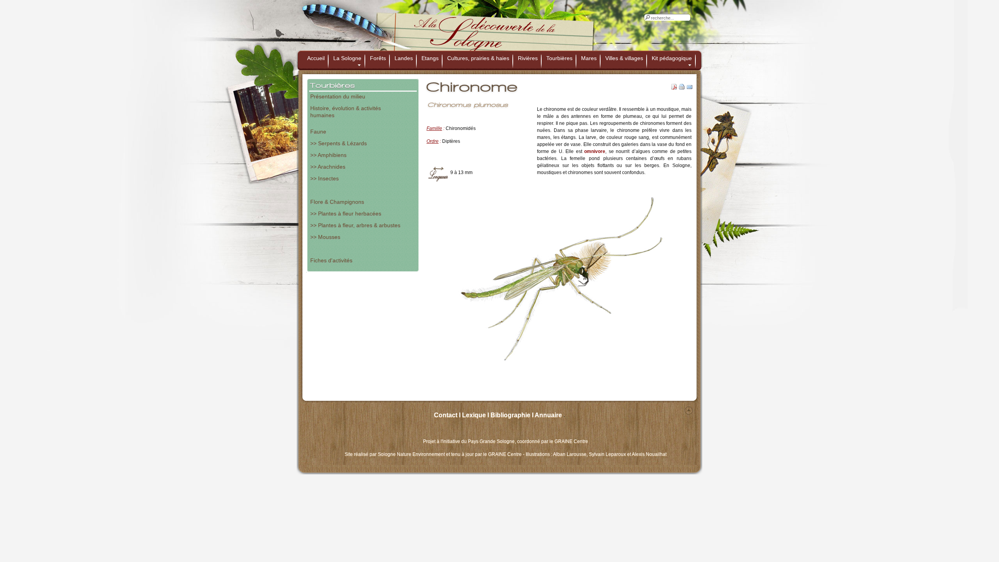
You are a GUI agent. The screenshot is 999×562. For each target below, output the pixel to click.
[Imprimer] (682, 88)
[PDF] (674, 88)
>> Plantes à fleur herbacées (345, 213)
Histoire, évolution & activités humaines (345, 110)
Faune (318, 131)
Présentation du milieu (337, 96)
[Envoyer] (690, 88)
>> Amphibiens (328, 155)
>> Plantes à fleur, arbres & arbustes (355, 225)
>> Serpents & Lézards (338, 143)
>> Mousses (325, 237)
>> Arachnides (327, 167)
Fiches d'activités (331, 260)
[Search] (647, 17)
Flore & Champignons (337, 202)
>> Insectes (324, 178)
